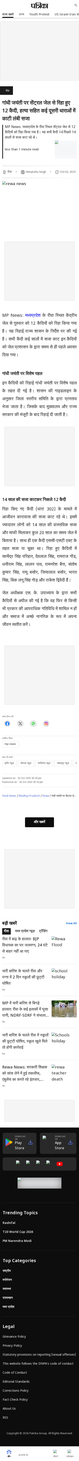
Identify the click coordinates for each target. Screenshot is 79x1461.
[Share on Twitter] (20, 724)
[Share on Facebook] (7, 724)
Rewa (45, 796)
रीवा (7, 91)
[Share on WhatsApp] (33, 724)
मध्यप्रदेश (33, 316)
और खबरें (39, 822)
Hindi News (9, 796)
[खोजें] (76, 5)
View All (71, 923)
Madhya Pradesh (29, 796)
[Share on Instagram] (46, 724)
